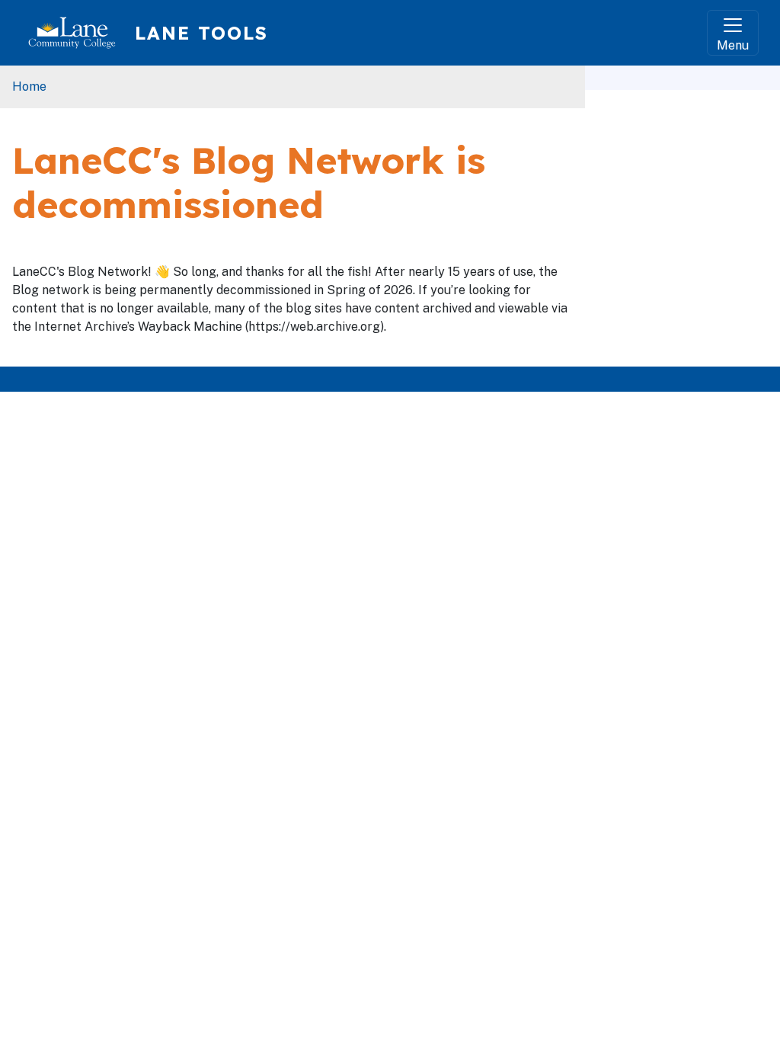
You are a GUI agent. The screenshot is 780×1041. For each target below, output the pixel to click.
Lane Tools (201, 32)
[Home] (78, 33)
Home (29, 86)
